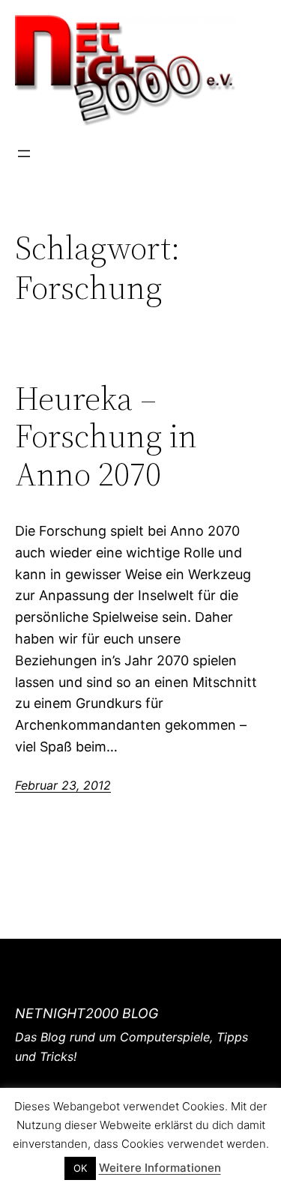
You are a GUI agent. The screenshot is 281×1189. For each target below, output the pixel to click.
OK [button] (80, 1168)
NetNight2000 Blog (86, 1013)
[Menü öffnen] (24, 154)
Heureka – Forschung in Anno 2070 (106, 437)
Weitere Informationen (160, 1168)
